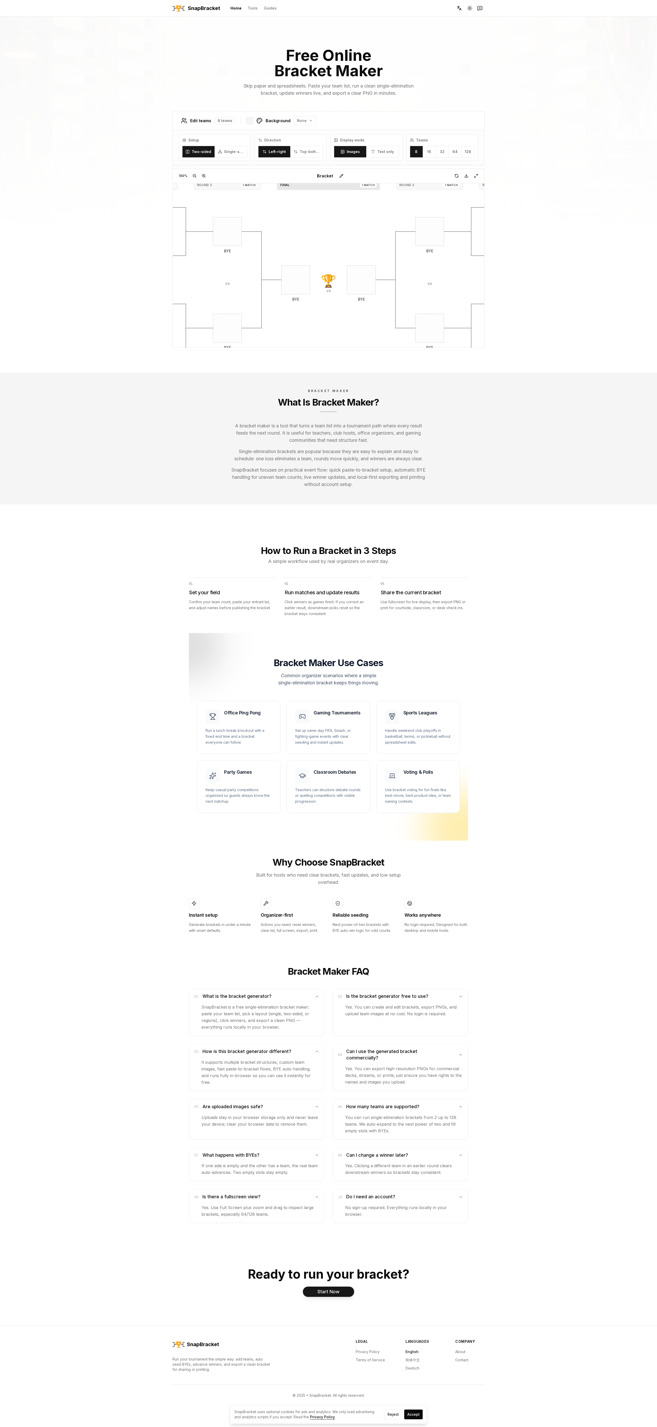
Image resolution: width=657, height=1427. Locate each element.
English (412, 1351)
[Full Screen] (476, 176)
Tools (253, 8)
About (460, 1351)
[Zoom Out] (194, 176)
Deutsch (412, 1368)
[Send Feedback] (480, 8)
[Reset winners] (456, 176)
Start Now (328, 1291)
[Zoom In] (204, 176)
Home (235, 8)
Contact (461, 1360)
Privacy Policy (368, 1351)
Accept (413, 1414)
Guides (270, 8)
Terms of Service (370, 1360)
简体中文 (412, 1360)
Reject (393, 1414)
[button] (227, 231)
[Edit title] (341, 176)
